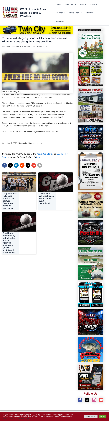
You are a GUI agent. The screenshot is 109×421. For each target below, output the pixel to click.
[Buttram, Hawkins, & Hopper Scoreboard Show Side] (90, 322)
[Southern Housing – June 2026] (90, 105)
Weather (59, 13)
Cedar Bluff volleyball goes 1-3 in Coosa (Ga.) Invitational (46, 198)
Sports (92, 4)
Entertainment (74, 13)
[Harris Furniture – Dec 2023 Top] (90, 205)
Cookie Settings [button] (91, 416)
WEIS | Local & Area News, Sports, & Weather (33, 13)
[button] (75, 4)
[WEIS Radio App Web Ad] (90, 294)
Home (58, 4)
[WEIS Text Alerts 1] (90, 377)
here (38, 157)
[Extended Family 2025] (90, 46)
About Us (60, 21)
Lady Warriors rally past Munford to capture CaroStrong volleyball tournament (9, 200)
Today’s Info (69, 4)
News (82, 4)
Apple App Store (44, 154)
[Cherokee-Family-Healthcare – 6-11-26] (90, 171)
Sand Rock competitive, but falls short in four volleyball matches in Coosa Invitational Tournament (9, 243)
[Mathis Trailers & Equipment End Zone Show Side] (90, 137)
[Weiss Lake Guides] (90, 349)
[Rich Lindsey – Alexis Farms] (90, 263)
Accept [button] (102, 416)
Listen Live (89, 13)
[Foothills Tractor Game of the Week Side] (90, 232)
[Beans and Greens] (90, 73)
